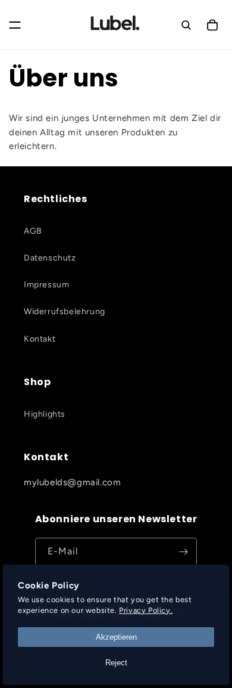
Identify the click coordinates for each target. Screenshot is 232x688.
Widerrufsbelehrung (64, 311)
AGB (33, 231)
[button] (15, 25)
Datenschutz (50, 258)
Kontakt (39, 339)
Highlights (44, 414)
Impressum (46, 285)
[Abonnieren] (183, 552)
